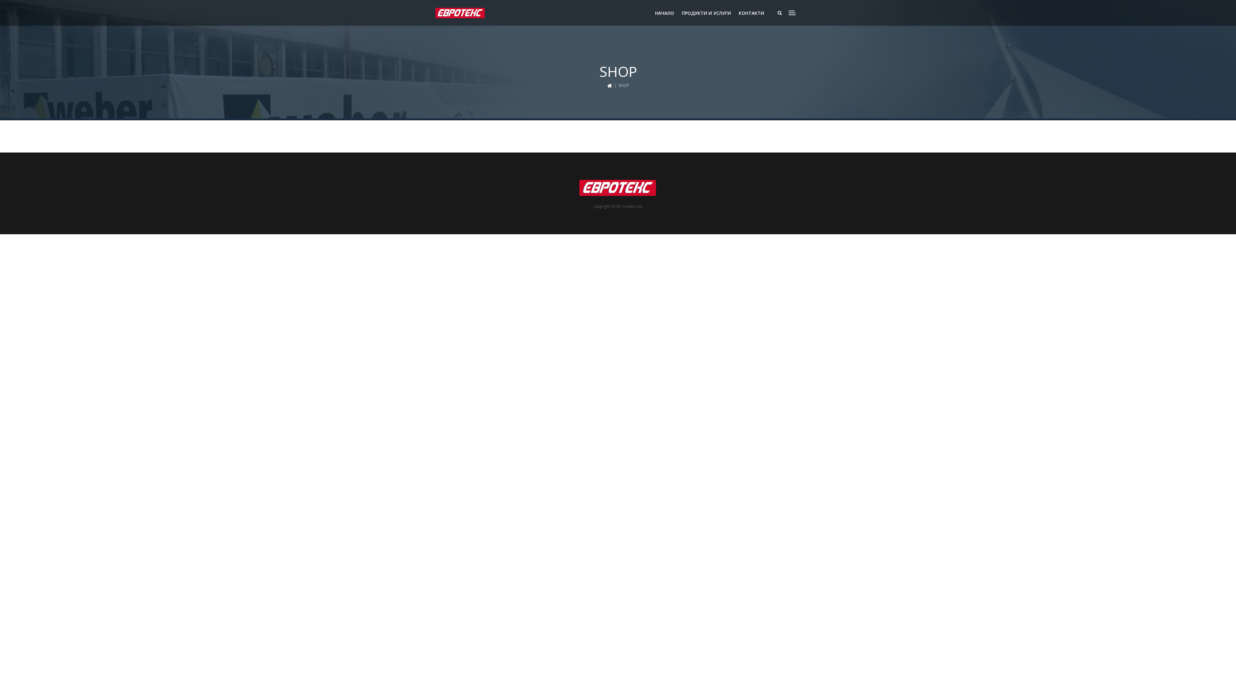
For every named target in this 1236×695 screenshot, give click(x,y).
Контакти (751, 13)
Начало (664, 13)
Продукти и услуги (706, 13)
